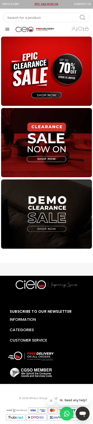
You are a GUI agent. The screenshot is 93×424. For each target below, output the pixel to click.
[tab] (30, 319)
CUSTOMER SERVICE (28, 340)
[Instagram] (57, 298)
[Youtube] (36, 298)
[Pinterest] (50, 298)
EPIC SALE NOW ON (46, 4)
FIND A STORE (10, 4)
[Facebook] (43, 298)
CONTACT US (82, 4)
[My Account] (74, 29)
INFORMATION (23, 319)
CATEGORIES (22, 329)
